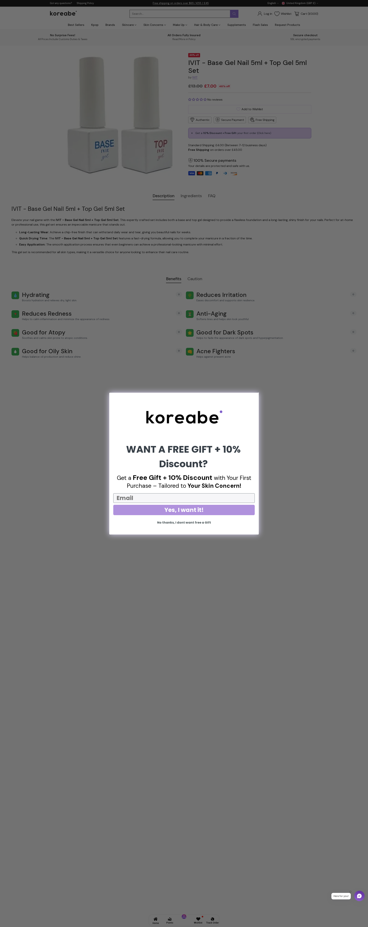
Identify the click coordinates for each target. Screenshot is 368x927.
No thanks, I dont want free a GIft (184, 522)
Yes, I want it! (184, 510)
